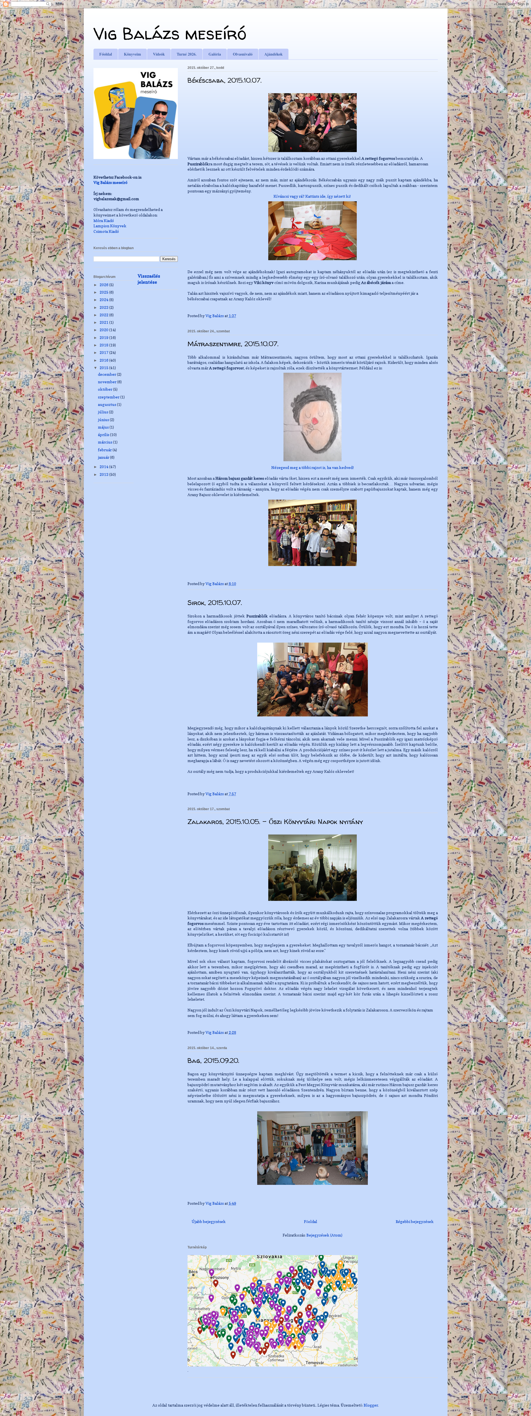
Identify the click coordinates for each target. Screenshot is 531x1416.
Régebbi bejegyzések (415, 1221)
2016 (104, 360)
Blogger (371, 1405)
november (107, 381)
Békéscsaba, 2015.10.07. (225, 80)
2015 (104, 367)
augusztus (107, 404)
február (105, 449)
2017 (104, 352)
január (104, 457)
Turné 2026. (187, 54)
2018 (104, 345)
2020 (104, 329)
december (107, 374)
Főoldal (105, 54)
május (104, 427)
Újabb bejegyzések (209, 1221)
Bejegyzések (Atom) (324, 1235)
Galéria (215, 54)
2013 (104, 474)
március (105, 442)
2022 (104, 314)
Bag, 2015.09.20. (213, 1060)
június (104, 419)
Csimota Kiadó (106, 231)
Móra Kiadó (103, 220)
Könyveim (132, 54)
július (103, 412)
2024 (104, 299)
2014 (104, 466)
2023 (104, 307)
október (105, 389)
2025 (104, 292)
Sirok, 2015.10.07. (215, 602)
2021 (104, 322)
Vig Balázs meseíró (169, 33)
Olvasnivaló (243, 54)
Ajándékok (273, 54)
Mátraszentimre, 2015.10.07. (233, 343)
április (104, 434)
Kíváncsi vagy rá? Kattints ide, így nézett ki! (312, 196)
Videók (159, 54)
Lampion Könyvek (109, 225)
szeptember (109, 397)
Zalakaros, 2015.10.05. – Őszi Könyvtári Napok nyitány (275, 821)
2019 (104, 337)
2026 (104, 284)
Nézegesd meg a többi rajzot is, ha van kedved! (312, 467)
